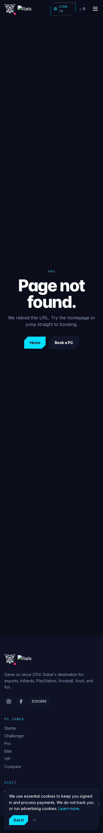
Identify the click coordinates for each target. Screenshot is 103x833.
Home (35, 342)
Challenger (14, 736)
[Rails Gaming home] (23, 8)
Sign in (63, 9)
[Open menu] (95, 8)
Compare (12, 766)
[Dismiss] (34, 820)
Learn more (69, 808)
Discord (39, 701)
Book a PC (64, 342)
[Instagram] (8, 701)
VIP (7, 759)
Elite (8, 751)
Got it (18, 820)
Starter (10, 728)
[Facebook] (20, 701)
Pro (7, 743)
